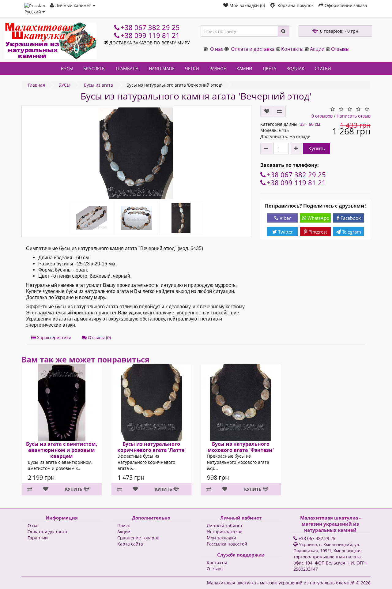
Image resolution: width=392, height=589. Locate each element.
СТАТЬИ (323, 68)
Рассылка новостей (227, 544)
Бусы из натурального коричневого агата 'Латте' (151, 447)
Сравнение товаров (138, 538)
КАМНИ (244, 68)
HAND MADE (162, 68)
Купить (316, 148)
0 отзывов (322, 116)
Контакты (292, 49)
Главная (36, 85)
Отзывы (340, 49)
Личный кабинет (225, 525)
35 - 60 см (310, 124)
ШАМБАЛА (127, 68)
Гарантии (38, 538)
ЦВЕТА (269, 68)
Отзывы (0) (99, 337)
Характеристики (53, 337)
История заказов (224, 532)
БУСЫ (67, 68)
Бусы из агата (98, 85)
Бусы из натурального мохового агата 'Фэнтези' (241, 447)
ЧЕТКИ (192, 68)
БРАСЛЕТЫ (94, 68)
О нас (216, 49)
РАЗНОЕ (217, 68)
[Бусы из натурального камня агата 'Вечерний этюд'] (136, 153)
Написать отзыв (354, 116)
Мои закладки (221, 538)
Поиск (123, 525)
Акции (317, 49)
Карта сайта (130, 544)
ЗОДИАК (295, 68)
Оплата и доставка (253, 49)
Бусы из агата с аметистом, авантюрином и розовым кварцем (61, 450)
